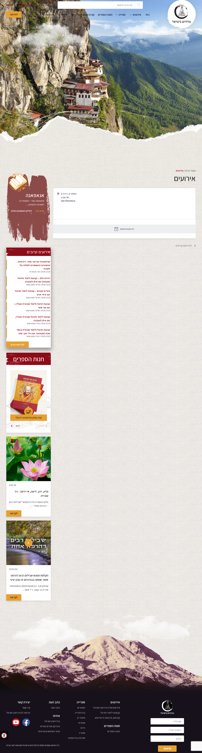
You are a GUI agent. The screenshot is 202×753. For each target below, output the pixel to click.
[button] (4, 735)
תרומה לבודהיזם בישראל (18, 712)
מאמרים (81, 707)
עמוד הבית (190, 170)
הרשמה (167, 748)
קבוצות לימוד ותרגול (110, 712)
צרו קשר (50, 14)
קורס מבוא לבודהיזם (83, 14)
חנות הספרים (105, 14)
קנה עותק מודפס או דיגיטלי (28, 417)
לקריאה (14, 513)
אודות (64, 14)
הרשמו (22, 5)
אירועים (137, 14)
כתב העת (55, 707)
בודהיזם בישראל (52, 721)
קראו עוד (40, 211)
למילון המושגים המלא (21, 211)
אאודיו (82, 733)
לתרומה (14, 14)
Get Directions (68, 200)
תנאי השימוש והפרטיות (49, 731)
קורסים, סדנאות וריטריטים (107, 717)
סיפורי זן (81, 717)
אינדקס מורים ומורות (50, 726)
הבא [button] (18, 426)
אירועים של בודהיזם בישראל (106, 707)
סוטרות (81, 722)
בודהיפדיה (80, 712)
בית (148, 14)
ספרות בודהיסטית (76, 738)
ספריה (122, 14)
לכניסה (9, 5)
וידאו (82, 727)
